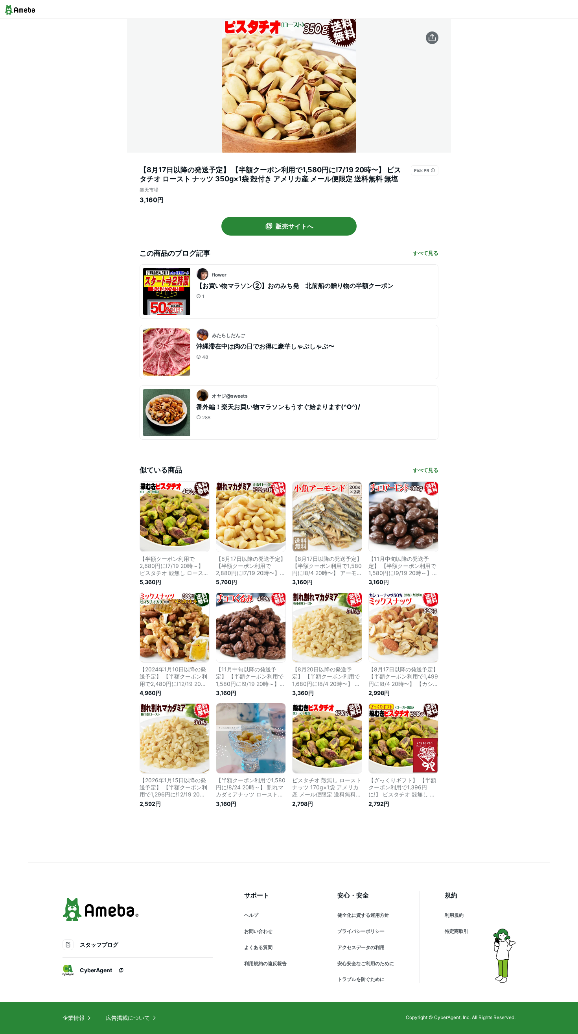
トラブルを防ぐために (361, 979)
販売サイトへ (294, 226)
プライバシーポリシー (361, 931)
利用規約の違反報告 (265, 963)
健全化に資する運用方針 (363, 915)
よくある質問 (258, 947)
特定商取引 (456, 931)
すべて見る (425, 253)
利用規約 (454, 915)
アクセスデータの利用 (361, 947)
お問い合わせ (258, 931)
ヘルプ (251, 915)
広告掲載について (128, 1017)
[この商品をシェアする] (432, 37)
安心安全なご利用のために (365, 963)
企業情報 (74, 1017)
